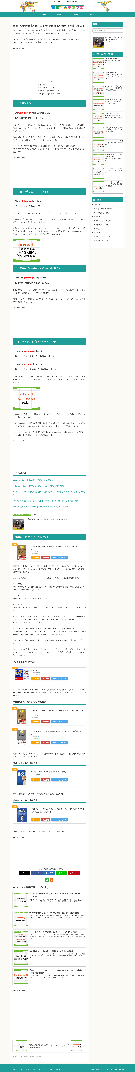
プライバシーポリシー (54, 1069)
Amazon (36, 557)
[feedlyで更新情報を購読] (47, 880)
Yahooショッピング (59, 557)
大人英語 (28, 515)
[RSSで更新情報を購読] (51, 880)
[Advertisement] (49, 62)
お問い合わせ (42, 1069)
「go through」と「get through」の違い (48, 94)
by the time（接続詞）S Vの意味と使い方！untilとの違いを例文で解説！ (39, 486)
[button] (121, 30)
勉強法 (35, 1069)
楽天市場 (46, 557)
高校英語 (21, 1069)
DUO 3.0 (34, 670)
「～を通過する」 (41, 85)
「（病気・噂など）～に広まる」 (46, 88)
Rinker (38, 551)
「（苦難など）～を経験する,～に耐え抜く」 (50, 91)
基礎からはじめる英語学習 (104, 1069)
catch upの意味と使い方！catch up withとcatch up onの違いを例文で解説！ (40, 507)
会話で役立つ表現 (19, 515)
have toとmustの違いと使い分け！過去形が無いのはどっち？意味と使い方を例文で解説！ (46, 501)
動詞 (35, 515)
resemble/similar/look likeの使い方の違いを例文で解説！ (33, 480)
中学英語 (28, 1069)
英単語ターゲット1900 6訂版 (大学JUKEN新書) (48, 772)
